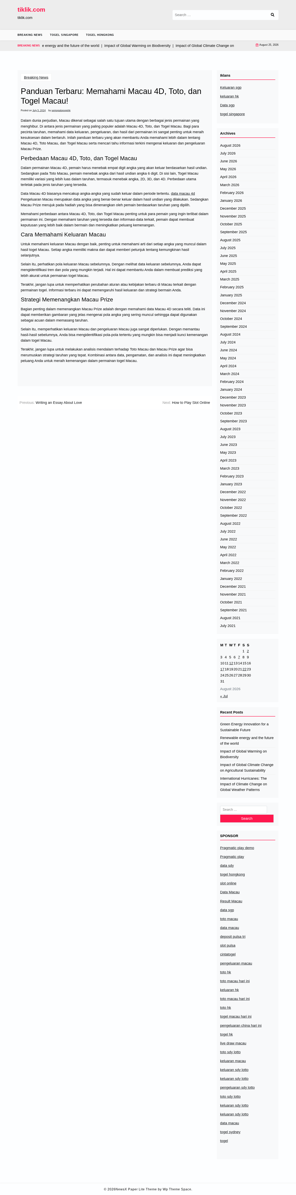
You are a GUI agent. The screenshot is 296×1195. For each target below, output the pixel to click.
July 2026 (228, 153)
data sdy (227, 866)
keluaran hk (229, 96)
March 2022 (229, 563)
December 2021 (233, 587)
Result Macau (231, 901)
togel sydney (230, 1132)
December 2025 (233, 208)
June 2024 (228, 350)
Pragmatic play (232, 857)
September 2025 (233, 232)
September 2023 (233, 421)
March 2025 (229, 279)
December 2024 (233, 303)
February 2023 (232, 476)
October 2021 (231, 602)
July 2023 (228, 437)
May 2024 (228, 358)
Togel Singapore (64, 34)
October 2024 (231, 319)
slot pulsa (227, 945)
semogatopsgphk (61, 110)
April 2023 (228, 460)
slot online (228, 883)
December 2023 (233, 397)
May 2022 (228, 547)
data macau (229, 1123)
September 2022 (233, 515)
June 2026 (228, 161)
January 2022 (231, 579)
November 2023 (233, 405)
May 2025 (228, 264)
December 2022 (233, 492)
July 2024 (228, 342)
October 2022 (231, 508)
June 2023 (228, 445)
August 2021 (230, 618)
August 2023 (230, 429)
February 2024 (232, 382)
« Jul (224, 696)
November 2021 (233, 594)
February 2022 (232, 571)
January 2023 (231, 484)
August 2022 (230, 524)
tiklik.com (31, 9)
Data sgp (227, 105)
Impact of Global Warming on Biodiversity (243, 754)
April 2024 (228, 366)
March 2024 (229, 374)
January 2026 (231, 201)
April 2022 (228, 555)
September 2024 (233, 327)
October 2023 (231, 413)
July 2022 (228, 531)
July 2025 (228, 248)
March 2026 (229, 185)
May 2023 (228, 453)
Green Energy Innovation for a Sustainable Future (244, 727)
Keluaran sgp (230, 88)
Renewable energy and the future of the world (247, 740)
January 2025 (231, 295)
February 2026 (232, 193)
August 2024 (230, 334)
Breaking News (30, 34)
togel (224, 1141)
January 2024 (231, 390)
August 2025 (230, 240)
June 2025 (228, 256)
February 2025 (232, 287)
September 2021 (233, 610)
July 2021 (228, 626)
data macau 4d (183, 194)
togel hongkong (232, 874)
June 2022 (228, 539)
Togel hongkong (100, 34)
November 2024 (233, 311)
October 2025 (231, 224)
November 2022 (233, 500)
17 (222, 669)
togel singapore (232, 114)
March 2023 (229, 468)
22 (244, 669)
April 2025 (228, 271)
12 (231, 663)
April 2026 (228, 177)
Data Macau (230, 892)
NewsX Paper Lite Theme (136, 1189)
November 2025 (233, 216)
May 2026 (228, 169)
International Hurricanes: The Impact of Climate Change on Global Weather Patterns (243, 784)
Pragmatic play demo (237, 848)
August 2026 (230, 145)
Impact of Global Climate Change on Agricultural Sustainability (246, 767)
